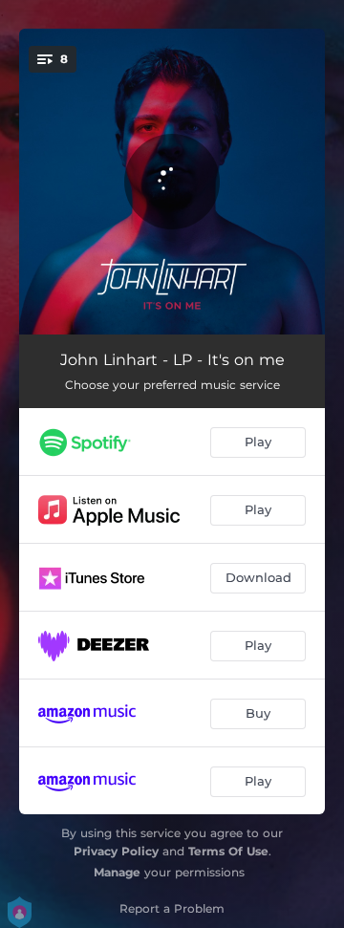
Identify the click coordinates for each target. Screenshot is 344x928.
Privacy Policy (116, 851)
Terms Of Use (228, 851)
